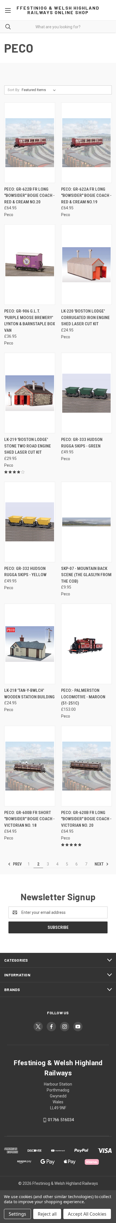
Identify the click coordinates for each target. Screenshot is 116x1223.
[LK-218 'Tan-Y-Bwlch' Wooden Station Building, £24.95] (29, 644)
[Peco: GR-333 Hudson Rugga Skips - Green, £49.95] (86, 393)
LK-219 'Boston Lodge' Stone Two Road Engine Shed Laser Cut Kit (27, 446)
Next (99, 864)
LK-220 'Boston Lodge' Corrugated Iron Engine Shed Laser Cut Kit (85, 317)
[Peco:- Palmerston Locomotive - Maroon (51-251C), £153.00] (86, 644)
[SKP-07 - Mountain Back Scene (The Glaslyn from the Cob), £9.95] (86, 522)
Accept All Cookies (87, 1214)
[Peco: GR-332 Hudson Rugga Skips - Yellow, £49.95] (29, 522)
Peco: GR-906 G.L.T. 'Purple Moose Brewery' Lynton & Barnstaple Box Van (29, 321)
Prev (17, 864)
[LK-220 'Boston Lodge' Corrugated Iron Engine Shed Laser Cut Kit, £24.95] (86, 264)
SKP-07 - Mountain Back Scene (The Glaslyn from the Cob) (86, 575)
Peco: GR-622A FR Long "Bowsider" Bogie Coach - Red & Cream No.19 (86, 195)
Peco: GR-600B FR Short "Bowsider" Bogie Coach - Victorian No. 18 (29, 819)
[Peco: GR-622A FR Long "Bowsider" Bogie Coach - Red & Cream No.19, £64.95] (86, 143)
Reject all (47, 1214)
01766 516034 (61, 1119)
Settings (17, 1214)
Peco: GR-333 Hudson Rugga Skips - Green (81, 443)
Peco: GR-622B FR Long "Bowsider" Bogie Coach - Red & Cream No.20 (29, 195)
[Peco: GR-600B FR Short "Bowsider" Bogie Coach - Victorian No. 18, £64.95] (29, 766)
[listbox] (40, 90)
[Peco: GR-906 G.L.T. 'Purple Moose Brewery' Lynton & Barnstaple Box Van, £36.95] (29, 264)
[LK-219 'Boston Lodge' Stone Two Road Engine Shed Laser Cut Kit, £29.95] (29, 393)
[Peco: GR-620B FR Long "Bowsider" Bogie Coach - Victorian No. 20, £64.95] (86, 766)
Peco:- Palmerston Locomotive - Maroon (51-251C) (83, 697)
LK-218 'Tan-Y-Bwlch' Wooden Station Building (29, 693)
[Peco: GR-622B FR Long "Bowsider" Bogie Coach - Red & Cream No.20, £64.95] (29, 143)
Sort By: (14, 90)
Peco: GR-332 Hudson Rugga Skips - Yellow (25, 572)
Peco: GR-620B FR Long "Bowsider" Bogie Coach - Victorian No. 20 (86, 819)
